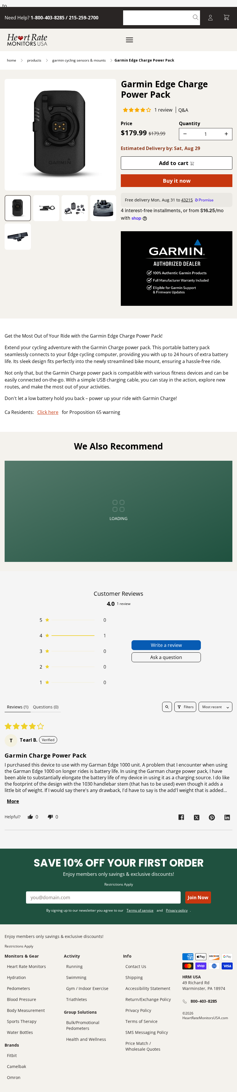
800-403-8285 (203, 1001)
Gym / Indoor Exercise (87, 988)
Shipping (134, 977)
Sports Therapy (21, 1021)
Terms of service (140, 910)
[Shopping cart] (226, 18)
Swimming (76, 977)
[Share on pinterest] (211, 817)
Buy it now (176, 180)
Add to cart (174, 163)
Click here (47, 412)
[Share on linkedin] (227, 817)
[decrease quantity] (185, 134)
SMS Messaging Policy (146, 1032)
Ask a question (166, 657)
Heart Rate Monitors (26, 966)
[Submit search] (195, 17)
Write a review (166, 645)
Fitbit (12, 1055)
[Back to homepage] (27, 40)
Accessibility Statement (147, 988)
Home (11, 60)
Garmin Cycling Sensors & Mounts (79, 60)
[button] (137, 109)
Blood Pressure (21, 999)
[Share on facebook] (181, 817)
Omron (14, 1077)
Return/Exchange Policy (148, 999)
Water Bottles (20, 1032)
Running (74, 966)
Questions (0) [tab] (45, 707)
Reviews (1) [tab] (17, 707)
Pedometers (18, 988)
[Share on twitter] (197, 817)
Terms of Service (141, 1021)
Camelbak (16, 1066)
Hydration (16, 977)
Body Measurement (26, 1010)
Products (34, 60)
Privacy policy (177, 910)
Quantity (189, 123)
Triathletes (76, 999)
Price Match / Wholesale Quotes (142, 1046)
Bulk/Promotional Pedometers (82, 1025)
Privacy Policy (138, 1010)
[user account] (210, 18)
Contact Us (135, 966)
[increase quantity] (226, 134)
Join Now (198, 897)
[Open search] (167, 707)
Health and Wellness (86, 1039)
